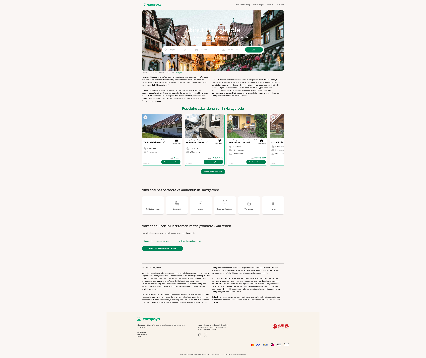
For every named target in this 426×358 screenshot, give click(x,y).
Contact (270, 5)
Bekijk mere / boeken (171, 162)
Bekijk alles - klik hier (213, 171)
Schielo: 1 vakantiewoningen (190, 241)
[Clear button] (185, 50)
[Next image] (280, 140)
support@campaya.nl (175, 325)
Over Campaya (141, 332)
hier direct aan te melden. (206, 327)
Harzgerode (180, 73)
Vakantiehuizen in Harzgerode (153, 284)
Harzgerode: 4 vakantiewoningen (156, 241)
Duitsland (154, 73)
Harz (172, 73)
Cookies (139, 336)
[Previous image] (146, 140)
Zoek (254, 50)
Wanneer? (203, 50)
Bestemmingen (258, 5)
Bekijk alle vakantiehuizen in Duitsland (162, 248)
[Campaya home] (151, 4)
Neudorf (161, 140)
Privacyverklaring (142, 334)
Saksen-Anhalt (164, 73)
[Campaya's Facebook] (200, 335)
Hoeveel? (230, 50)
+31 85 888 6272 (150, 325)
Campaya (145, 73)
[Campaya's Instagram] (205, 335)
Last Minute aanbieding (242, 5)
